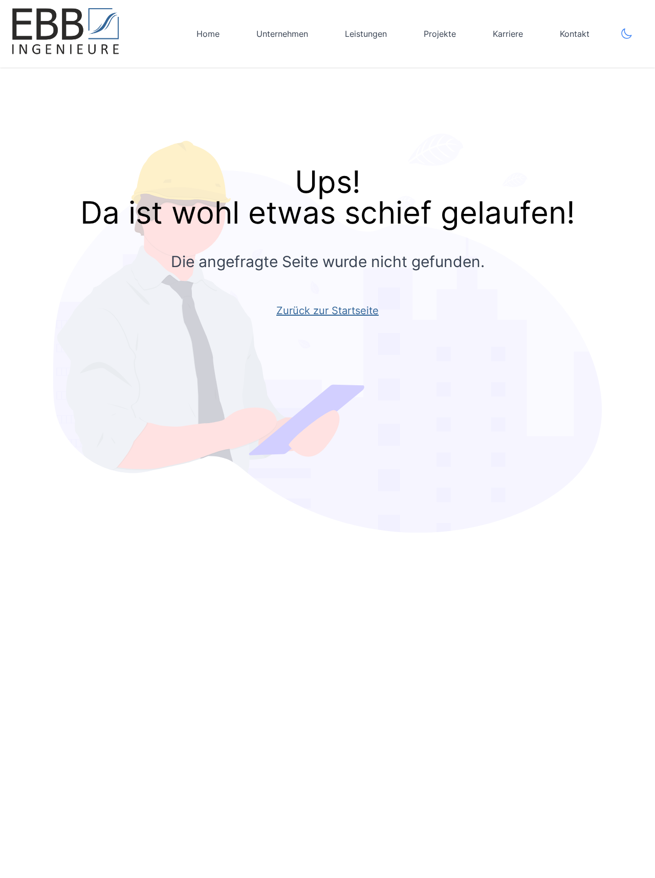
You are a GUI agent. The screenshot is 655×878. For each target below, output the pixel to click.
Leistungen (366, 34)
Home (208, 34)
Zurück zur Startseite (327, 310)
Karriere (508, 34)
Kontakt (575, 34)
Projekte (440, 34)
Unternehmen (282, 34)
